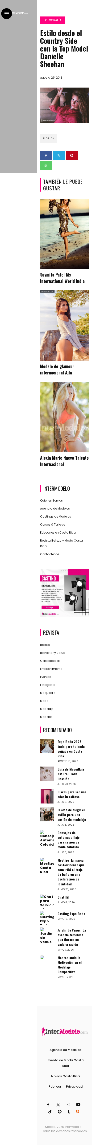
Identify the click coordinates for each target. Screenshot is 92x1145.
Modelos (46, 717)
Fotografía (52, 20)
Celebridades (50, 661)
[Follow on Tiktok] (50, 1111)
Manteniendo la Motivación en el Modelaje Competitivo (70, 964)
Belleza (45, 645)
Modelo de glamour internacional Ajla (57, 369)
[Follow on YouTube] (79, 1104)
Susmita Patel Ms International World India (62, 278)
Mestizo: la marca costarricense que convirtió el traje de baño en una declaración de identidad (71, 872)
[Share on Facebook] (46, 155)
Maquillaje (47, 693)
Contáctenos (49, 554)
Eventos (45, 677)
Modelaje (46, 709)
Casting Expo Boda (71, 913)
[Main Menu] (6, 13)
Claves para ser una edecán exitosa (72, 794)
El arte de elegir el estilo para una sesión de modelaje (72, 814)
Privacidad (74, 1086)
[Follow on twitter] (58, 1104)
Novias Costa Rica (65, 1076)
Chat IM (63, 897)
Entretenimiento (51, 669)
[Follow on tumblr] (69, 1111)
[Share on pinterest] (72, 155)
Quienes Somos (51, 500)
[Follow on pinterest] (60, 1111)
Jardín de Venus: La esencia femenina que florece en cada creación (72, 937)
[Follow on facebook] (49, 1104)
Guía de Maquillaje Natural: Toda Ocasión (71, 774)
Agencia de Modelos (55, 508)
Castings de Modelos (55, 516)
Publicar (55, 1086)
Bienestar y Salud (52, 653)
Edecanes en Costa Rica (58, 532)
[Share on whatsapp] (46, 165)
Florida (48, 138)
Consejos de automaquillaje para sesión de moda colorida (68, 839)
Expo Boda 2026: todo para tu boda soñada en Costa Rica (71, 748)
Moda (44, 701)
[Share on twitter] (59, 155)
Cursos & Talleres (52, 524)
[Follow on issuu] (78, 1111)
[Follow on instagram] (69, 1104)
